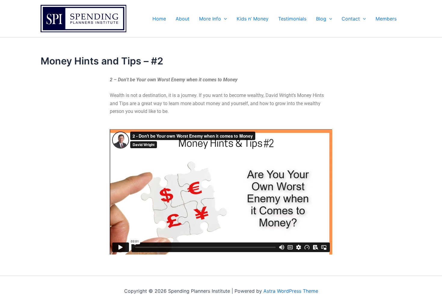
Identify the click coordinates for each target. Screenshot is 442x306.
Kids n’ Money (253, 19)
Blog (321, 19)
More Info (210, 19)
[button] (224, 19)
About (182, 19)
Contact (351, 19)
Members (386, 19)
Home (159, 19)
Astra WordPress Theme (290, 291)
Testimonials (292, 19)
